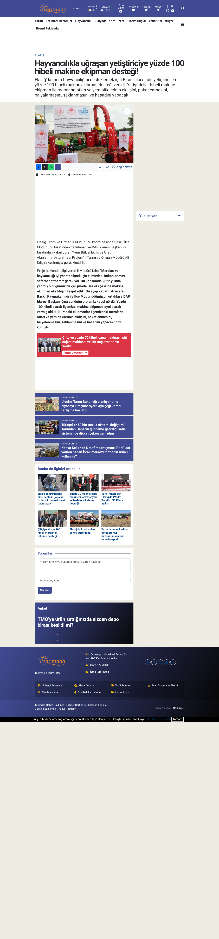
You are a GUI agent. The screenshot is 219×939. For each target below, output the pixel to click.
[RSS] (173, 662)
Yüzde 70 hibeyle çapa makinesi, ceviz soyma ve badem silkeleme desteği (84, 498)
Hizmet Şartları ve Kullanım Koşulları (87, 705)
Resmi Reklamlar (48, 28)
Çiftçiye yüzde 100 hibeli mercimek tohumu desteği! (49, 533)
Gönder (45, 590)
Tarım (39, 21)
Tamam (177, 719)
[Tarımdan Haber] (53, 8)
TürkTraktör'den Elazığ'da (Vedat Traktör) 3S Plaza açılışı (112, 498)
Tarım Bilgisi (137, 21)
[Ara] (182, 8)
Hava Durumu (86, 685)
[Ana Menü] (182, 24)
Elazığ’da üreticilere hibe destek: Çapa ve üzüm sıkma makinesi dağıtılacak (51, 498)
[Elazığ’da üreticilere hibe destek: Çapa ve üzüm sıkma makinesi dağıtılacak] (52, 482)
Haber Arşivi (122, 692)
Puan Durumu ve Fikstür (165, 685)
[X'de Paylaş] (45, 167)
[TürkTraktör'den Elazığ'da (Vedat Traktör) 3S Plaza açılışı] (116, 482)
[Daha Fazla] (58, 167)
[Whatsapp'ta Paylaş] (51, 167)
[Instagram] (160, 662)
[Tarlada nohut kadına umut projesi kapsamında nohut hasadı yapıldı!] (116, 518)
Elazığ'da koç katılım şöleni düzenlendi (82, 531)
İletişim (72, 708)
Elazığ (39, 55)
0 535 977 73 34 (99, 665)
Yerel (121, 21)
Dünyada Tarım (104, 21)
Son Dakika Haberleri (90, 692)
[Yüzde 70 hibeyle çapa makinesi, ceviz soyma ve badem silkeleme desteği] (84, 482)
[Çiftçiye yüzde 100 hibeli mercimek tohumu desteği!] (52, 518)
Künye (62, 708)
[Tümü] (129, 608)
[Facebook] (148, 662)
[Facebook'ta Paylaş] (38, 167)
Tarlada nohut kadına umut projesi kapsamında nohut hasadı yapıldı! (114, 534)
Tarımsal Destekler (59, 21)
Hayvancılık (83, 21)
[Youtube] (167, 662)
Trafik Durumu (123, 685)
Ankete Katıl (48, 637)
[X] (154, 662)
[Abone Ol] (122, 167)
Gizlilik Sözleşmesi (45, 708)
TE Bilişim (178, 708)
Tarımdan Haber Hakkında (49, 705)
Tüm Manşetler (50, 692)
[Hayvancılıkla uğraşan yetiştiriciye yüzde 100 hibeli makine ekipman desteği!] (84, 134)
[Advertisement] (160, 156)
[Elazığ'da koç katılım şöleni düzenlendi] (84, 518)
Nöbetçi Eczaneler (52, 685)
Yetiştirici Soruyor (161, 21)
